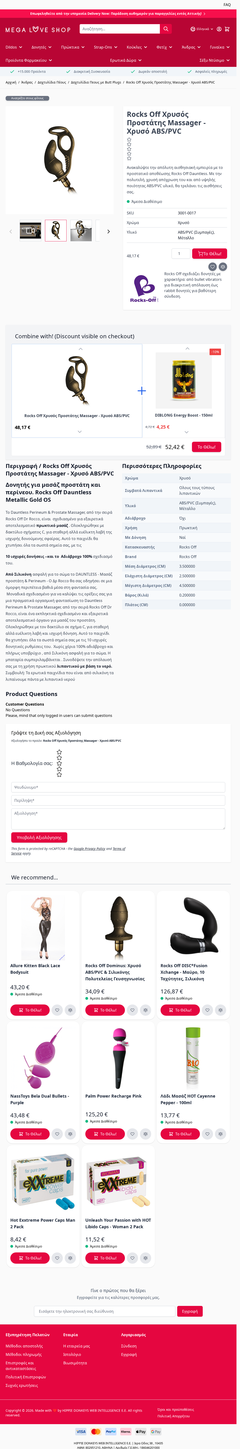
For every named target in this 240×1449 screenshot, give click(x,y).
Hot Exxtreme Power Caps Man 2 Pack (42, 1223)
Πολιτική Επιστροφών (26, 1377)
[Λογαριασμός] (219, 29)
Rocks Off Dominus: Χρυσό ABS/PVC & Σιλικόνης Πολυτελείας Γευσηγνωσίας (115, 972)
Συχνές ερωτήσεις (22, 1385)
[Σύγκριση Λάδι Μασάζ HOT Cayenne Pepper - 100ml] (220, 1134)
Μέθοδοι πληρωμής (24, 1354)
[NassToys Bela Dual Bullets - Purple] (43, 1058)
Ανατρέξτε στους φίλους (27, 98)
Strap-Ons (103, 47)
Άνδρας (188, 47)
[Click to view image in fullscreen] (60, 160)
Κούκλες (134, 47)
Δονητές (39, 47)
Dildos (11, 47)
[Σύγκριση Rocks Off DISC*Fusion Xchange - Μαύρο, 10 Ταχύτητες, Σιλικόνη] (220, 1010)
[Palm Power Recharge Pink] (118, 1058)
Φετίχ (162, 47)
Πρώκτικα (70, 47)
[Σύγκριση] (223, 266)
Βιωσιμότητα (75, 1362)
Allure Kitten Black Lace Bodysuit (35, 969)
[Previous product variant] (80, 349)
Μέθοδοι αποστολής (24, 1346)
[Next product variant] (80, 432)
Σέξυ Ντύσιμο (212, 60)
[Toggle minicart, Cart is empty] (227, 29)
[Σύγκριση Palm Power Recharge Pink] (145, 1134)
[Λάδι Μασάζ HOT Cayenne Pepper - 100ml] (193, 1058)
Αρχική (11, 82)
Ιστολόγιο (72, 1354)
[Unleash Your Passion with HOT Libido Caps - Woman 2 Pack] (118, 1182)
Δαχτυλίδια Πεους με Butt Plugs (96, 82)
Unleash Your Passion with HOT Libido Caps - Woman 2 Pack (118, 1223)
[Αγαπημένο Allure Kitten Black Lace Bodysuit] (57, 1010)
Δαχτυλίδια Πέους (52, 82)
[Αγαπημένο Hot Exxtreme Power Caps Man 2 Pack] (57, 1258)
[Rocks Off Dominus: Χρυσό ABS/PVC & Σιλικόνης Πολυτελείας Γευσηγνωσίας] (118, 927)
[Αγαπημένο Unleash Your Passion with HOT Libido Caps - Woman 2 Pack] (132, 1258)
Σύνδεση (129, 1346)
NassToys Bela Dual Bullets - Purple (39, 1099)
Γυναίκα (217, 47)
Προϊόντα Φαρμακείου (26, 60)
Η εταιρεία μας (76, 1346)
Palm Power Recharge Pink (113, 1096)
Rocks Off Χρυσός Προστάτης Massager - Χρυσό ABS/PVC (170, 82)
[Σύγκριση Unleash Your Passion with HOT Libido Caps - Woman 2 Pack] (145, 1258)
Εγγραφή (190, 1311)
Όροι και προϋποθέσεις (176, 1409)
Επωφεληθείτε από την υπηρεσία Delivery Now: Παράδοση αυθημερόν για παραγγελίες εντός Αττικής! (116, 13)
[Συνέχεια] (108, 231)
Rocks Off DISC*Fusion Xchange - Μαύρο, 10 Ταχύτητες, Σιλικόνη (184, 972)
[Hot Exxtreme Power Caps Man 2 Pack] (43, 1182)
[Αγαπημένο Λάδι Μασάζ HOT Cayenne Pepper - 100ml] (207, 1134)
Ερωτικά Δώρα (123, 60)
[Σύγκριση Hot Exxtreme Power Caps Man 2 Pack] (70, 1258)
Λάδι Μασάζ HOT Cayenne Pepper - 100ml (188, 1099)
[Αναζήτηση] (166, 29)
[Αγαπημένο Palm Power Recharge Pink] (132, 1134)
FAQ (227, 4)
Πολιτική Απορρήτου (174, 1416)
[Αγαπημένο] (212, 266)
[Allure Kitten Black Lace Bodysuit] (43, 927)
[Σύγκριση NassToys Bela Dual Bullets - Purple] (70, 1134)
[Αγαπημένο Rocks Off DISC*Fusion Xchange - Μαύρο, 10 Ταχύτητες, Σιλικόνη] (207, 1010)
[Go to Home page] (38, 29)
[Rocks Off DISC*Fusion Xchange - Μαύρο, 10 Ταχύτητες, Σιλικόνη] (193, 927)
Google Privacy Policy (89, 848)
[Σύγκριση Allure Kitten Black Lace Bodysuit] (70, 1010)
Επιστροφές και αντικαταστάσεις (21, 1365)
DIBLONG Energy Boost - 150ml (184, 415)
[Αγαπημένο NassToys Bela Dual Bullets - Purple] (57, 1134)
